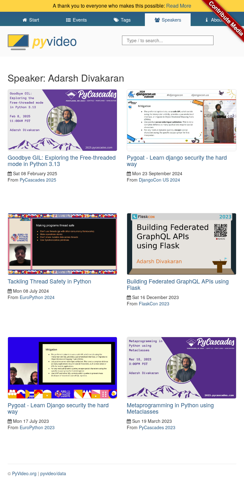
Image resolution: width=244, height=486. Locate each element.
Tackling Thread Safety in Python (49, 281)
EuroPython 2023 (37, 427)
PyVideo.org (24, 473)
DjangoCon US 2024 (159, 179)
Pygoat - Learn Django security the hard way (58, 408)
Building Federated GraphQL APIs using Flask (178, 284)
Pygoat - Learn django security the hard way (177, 160)
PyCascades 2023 (157, 427)
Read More (178, 5)
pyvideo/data (53, 473)
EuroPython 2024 (37, 297)
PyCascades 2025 (38, 179)
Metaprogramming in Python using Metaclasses (170, 408)
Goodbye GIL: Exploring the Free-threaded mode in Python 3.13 (62, 160)
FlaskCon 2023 (154, 303)
